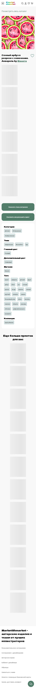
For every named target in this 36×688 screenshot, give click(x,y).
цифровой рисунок (19, 309)
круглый (7, 294)
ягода (13, 289)
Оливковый (8, 262)
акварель (14, 280)
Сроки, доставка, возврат (11, 682)
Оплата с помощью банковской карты (16, 677)
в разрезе (8, 314)
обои (13, 284)
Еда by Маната (9, 322)
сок (19, 284)
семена (23, 294)
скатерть (15, 294)
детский (22, 280)
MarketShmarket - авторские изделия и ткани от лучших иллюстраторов (17, 636)
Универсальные (9, 236)
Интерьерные (17, 231)
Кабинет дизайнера (9, 663)
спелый (28, 289)
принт (6, 280)
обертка (15, 304)
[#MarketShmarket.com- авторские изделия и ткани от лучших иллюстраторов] (10, 3)
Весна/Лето (19, 244)
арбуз (6, 284)
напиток (20, 289)
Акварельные (9, 244)
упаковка (23, 304)
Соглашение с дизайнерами (12, 653)
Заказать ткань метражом (18, 207)
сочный (25, 284)
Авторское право (8, 658)
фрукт (29, 280)
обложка (7, 309)
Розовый (7, 253)
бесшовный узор (10, 299)
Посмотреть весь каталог (14, 11)
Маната (22, 60)
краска (7, 289)
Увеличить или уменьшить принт (18, 217)
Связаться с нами (8, 672)
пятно (20, 299)
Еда (27, 244)
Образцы (5, 667)
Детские (7, 231)
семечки (7, 304)
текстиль (27, 299)
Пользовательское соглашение (14, 648)
